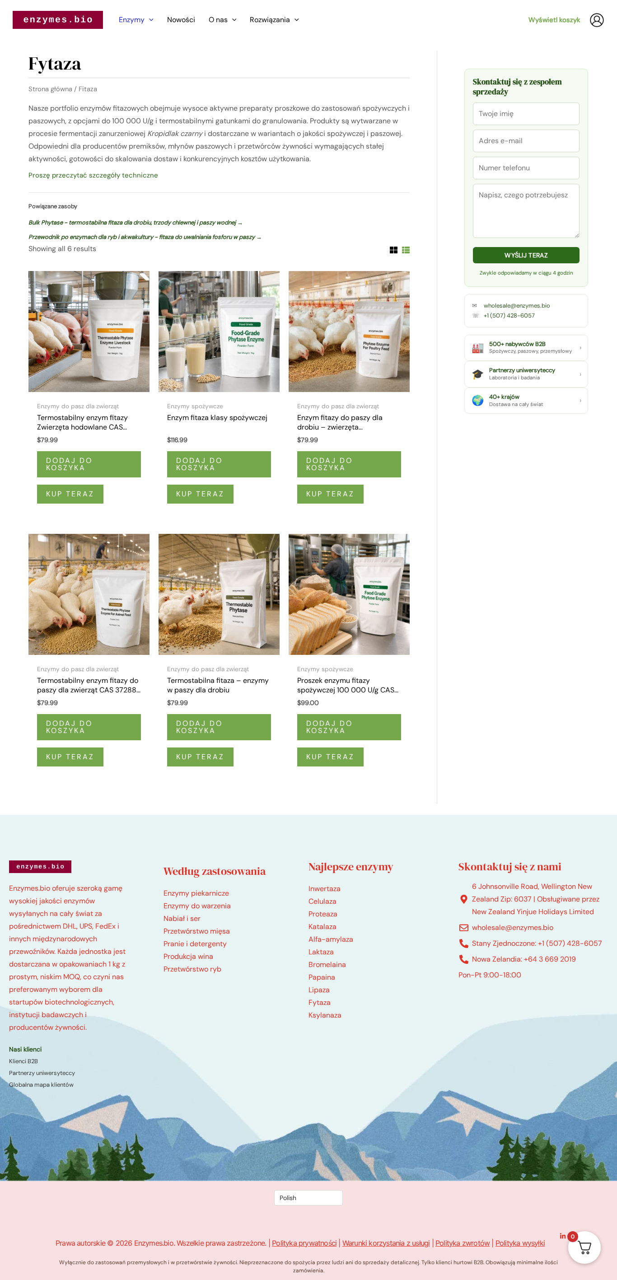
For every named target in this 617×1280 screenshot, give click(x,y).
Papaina (321, 977)
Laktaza (321, 952)
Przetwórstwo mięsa (197, 931)
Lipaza (319, 990)
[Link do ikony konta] (596, 20)
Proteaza (322, 914)
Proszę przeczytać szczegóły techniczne (93, 175)
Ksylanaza (324, 1015)
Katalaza (322, 926)
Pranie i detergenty (195, 943)
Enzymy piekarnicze (196, 893)
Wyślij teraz (526, 255)
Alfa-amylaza (330, 939)
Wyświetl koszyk (554, 19)
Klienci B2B (23, 1061)
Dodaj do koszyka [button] (69, 464)
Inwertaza (324, 888)
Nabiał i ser (182, 918)
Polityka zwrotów (462, 1242)
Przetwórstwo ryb (192, 969)
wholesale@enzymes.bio (517, 305)
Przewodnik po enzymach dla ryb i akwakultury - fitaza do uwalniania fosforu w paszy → (145, 237)
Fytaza (319, 1002)
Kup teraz (70, 494)
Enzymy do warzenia (197, 906)
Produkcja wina (188, 956)
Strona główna (50, 88)
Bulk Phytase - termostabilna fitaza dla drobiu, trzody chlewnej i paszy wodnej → (135, 222)
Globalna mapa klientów (41, 1084)
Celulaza (322, 901)
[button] (149, 20)
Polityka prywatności (304, 1242)
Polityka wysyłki (520, 1242)
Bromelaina (327, 964)
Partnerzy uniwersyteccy (42, 1073)
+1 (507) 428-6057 (509, 315)
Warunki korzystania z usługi (386, 1242)
